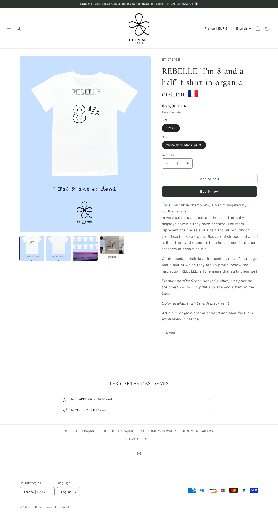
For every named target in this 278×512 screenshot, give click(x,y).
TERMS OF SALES (138, 438)
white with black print (184, 145)
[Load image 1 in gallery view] (32, 248)
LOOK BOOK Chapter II (118, 431)
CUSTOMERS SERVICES (159, 431)
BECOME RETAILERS (197, 431)
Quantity (168, 154)
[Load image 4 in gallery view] (112, 248)
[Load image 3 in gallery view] (85, 248)
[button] (9, 28)
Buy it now (209, 191)
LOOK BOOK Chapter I (79, 431)
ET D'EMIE (37, 507)
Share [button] (170, 333)
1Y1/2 (170, 128)
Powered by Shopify (58, 507)
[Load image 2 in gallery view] (58, 248)
